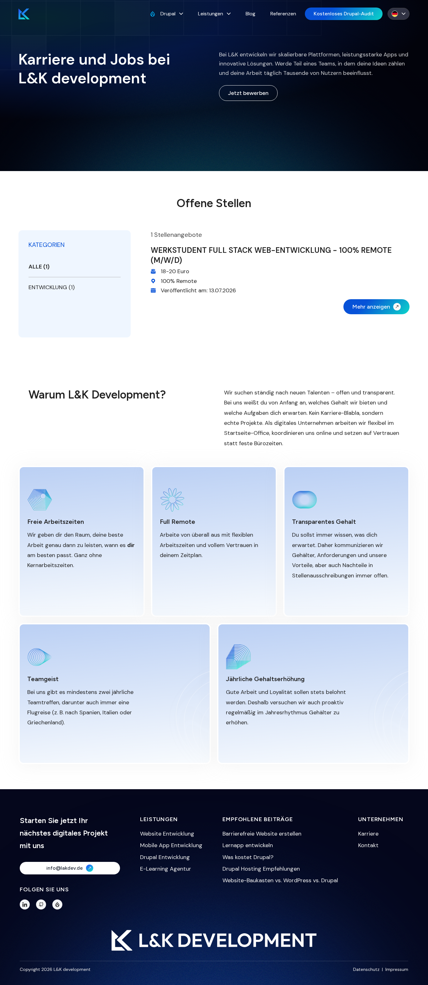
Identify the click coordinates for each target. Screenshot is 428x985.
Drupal (167, 13)
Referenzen (283, 13)
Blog (250, 13)
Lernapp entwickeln (247, 845)
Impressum (396, 969)
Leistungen (210, 13)
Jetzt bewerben (248, 93)
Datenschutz (366, 969)
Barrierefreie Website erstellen (261, 833)
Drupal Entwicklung (165, 857)
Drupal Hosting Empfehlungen (261, 869)
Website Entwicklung (167, 833)
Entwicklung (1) (52, 287)
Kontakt (368, 845)
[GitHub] (41, 904)
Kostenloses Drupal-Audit (344, 14)
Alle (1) (39, 266)
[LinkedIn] (25, 904)
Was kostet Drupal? (248, 857)
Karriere (368, 833)
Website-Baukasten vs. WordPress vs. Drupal (280, 880)
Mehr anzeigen (371, 306)
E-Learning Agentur (165, 869)
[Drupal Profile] (57, 904)
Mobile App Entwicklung (171, 845)
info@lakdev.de (64, 868)
